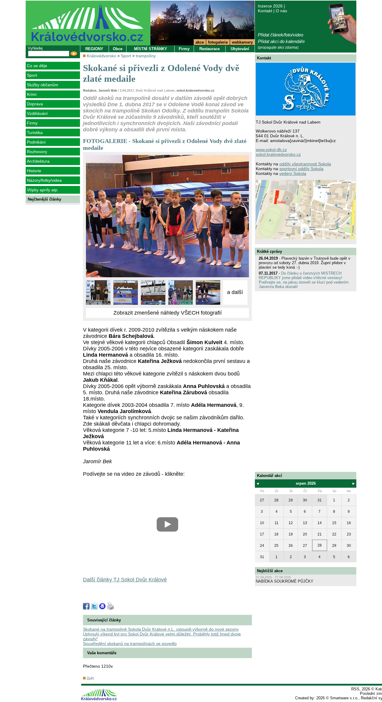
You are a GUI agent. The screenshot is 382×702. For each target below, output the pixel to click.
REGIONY (94, 49)
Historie (34, 170)
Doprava (35, 103)
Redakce (89, 90)
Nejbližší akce (270, 571)
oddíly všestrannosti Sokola (305, 163)
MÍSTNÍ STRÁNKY (150, 49)
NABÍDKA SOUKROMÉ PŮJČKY (284, 581)
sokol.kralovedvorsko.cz (195, 90)
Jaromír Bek (107, 90)
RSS (355, 689)
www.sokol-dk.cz (271, 149)
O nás (281, 10)
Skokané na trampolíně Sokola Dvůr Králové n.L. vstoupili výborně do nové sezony (161, 629)
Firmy (32, 123)
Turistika (35, 132)
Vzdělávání (37, 113)
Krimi (31, 94)
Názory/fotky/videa (44, 180)
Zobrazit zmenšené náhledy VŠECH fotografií (167, 313)
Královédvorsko (101, 55)
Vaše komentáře (101, 653)
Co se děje (37, 65)
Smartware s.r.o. (344, 698)
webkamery (242, 42)
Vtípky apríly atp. (42, 189)
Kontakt (265, 10)
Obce (117, 49)
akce (199, 42)
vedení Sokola (292, 173)
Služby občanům (42, 84)
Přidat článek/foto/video (280, 34)
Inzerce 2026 (270, 6)
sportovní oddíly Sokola (301, 168)
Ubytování (240, 49)
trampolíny (146, 55)
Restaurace (209, 49)
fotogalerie (218, 42)
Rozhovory (37, 151)
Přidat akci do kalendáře (281, 41)
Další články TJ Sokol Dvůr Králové (125, 580)
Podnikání (36, 142)
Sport (32, 75)
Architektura (38, 161)
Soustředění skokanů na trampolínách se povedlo (130, 643)
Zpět (90, 678)
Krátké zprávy (269, 251)
